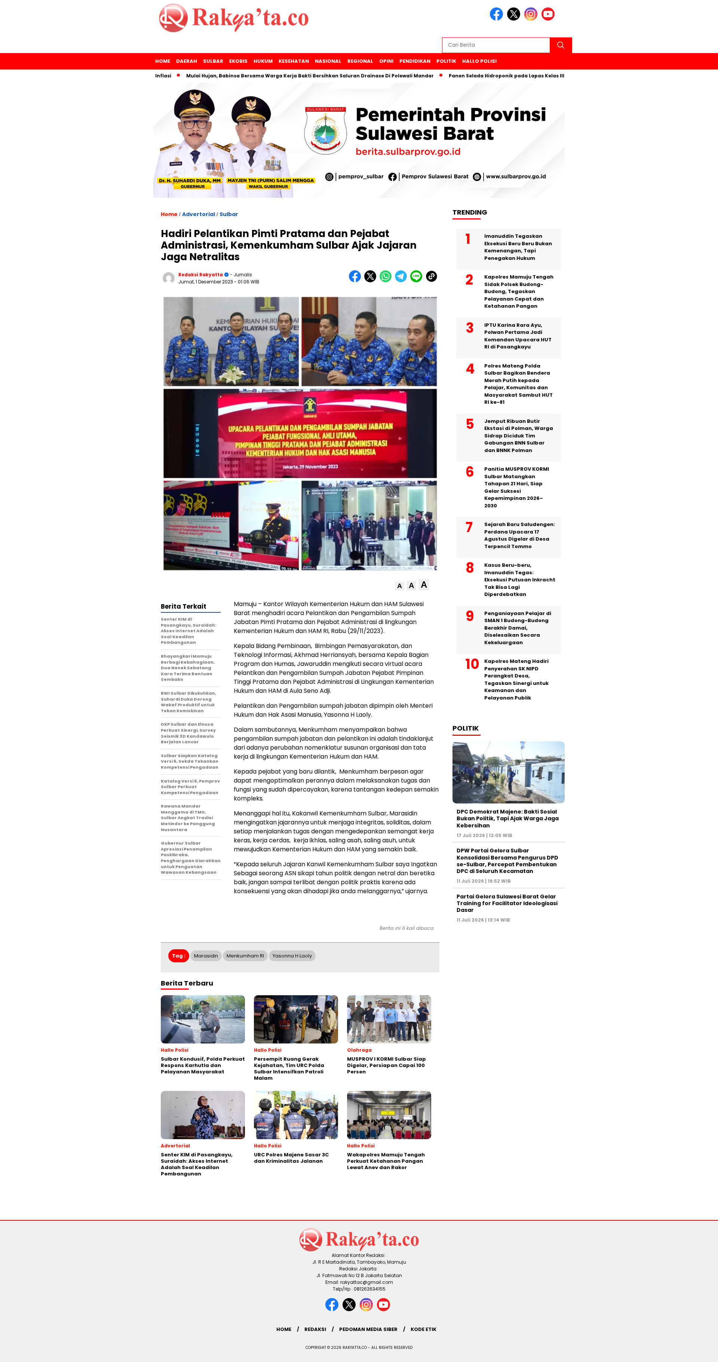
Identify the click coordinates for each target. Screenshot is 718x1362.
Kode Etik (423, 1329)
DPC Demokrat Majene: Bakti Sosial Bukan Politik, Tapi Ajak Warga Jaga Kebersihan (508, 818)
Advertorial (198, 214)
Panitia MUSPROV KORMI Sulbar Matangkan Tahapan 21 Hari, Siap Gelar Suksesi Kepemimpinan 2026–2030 (516, 487)
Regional (360, 61)
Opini (386, 61)
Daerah (186, 61)
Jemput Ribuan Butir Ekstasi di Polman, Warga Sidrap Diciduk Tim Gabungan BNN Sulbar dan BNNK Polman (518, 436)
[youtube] (549, 19)
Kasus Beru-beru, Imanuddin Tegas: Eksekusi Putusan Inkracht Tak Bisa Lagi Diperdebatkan (519, 580)
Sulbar (213, 61)
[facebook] (498, 19)
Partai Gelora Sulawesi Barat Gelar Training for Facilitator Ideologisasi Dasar (507, 903)
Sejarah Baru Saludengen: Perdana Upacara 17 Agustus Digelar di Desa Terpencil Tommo (519, 535)
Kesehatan (294, 61)
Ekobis (238, 61)
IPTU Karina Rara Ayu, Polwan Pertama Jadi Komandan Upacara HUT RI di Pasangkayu (518, 336)
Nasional (328, 61)
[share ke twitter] (372, 280)
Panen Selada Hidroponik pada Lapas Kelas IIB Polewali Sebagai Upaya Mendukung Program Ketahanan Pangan (551, 76)
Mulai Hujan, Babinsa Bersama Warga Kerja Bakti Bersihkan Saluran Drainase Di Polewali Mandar (269, 76)
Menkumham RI (245, 955)
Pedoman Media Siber (368, 1329)
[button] (399, 586)
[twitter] (515, 19)
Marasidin (206, 955)
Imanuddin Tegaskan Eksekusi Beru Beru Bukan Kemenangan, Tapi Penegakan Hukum (518, 247)
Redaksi (315, 1329)
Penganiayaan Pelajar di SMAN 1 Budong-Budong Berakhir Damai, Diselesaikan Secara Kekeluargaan (517, 628)
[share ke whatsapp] (387, 280)
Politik (446, 61)
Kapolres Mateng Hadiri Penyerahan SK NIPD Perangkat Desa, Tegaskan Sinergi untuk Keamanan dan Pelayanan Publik (516, 679)
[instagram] (532, 19)
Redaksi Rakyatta (200, 274)
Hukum (263, 61)
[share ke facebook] (356, 280)
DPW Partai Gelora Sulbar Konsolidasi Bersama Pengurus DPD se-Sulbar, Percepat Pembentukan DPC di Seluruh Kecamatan (507, 861)
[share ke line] (418, 280)
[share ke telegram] (402, 280)
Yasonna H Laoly (292, 955)
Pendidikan (414, 61)
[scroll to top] (690, 1350)
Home (162, 61)
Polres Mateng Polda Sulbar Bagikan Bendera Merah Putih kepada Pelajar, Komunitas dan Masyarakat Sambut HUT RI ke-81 (518, 384)
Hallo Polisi (479, 61)
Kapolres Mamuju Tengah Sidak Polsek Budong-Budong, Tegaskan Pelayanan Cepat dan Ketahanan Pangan (518, 291)
